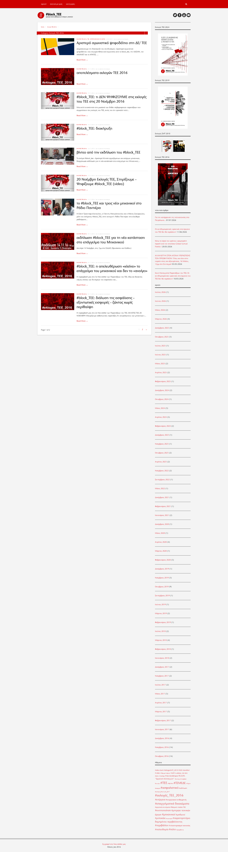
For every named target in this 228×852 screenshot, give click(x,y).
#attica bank (159, 770)
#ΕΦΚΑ (157, 776)
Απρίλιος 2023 (161, 462)
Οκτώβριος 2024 (162, 399)
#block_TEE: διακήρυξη (94, 128)
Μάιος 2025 (160, 364)
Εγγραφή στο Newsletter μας (114, 844)
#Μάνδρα (162, 776)
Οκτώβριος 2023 (162, 453)
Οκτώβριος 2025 (162, 337)
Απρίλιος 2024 (161, 417)
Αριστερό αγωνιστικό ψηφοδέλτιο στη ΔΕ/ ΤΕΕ (112, 43)
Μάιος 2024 (160, 408)
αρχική (43, 4)
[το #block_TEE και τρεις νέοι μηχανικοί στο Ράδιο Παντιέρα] (59, 207)
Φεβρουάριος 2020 (163, 560)
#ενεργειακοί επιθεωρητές (176, 800)
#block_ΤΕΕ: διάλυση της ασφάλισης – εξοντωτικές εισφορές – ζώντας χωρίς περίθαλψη (105, 302)
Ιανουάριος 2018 (162, 658)
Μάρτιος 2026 (161, 319)
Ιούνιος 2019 (160, 604)
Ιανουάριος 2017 (162, 729)
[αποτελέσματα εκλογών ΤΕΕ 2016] (59, 77)
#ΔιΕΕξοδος (178, 773)
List (146, 33)
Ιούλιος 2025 (160, 346)
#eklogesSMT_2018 (171, 770)
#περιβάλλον (162, 825)
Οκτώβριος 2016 (162, 756)
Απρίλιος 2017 (161, 703)
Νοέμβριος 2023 (162, 444)
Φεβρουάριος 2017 (163, 720)
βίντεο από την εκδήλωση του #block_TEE (108, 152)
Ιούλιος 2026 (160, 292)
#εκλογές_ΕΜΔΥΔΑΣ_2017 (162, 792)
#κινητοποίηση (163, 810)
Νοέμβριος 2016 (162, 747)
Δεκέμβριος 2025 (162, 328)
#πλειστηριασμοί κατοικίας (179, 825)
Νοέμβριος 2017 (162, 676)
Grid (143, 33)
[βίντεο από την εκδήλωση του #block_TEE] (59, 156)
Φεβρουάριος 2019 (163, 622)
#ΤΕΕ (163, 783)
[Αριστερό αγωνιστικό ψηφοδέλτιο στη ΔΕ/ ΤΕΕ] (59, 47)
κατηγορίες (70, 4)
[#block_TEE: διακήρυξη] (59, 132)
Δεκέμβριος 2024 (162, 390)
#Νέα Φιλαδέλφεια (171, 776)
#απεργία (157, 788)
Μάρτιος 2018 (161, 640)
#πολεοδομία (161, 829)
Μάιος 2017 (160, 694)
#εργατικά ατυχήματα (162, 807)
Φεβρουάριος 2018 (163, 649)
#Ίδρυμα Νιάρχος (165, 773)
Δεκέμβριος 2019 (162, 569)
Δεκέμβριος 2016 (162, 738)
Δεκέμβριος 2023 (162, 435)
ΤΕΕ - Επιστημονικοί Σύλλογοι (96, 39)
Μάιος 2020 (160, 533)
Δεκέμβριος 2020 (162, 524)
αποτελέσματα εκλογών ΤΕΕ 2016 (102, 73)
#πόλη (172, 829)
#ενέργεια (160, 799)
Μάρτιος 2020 (161, 551)
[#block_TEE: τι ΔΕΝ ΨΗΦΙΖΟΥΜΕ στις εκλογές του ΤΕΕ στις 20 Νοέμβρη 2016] (59, 101)
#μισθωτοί (180, 814)
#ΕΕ (183, 773)
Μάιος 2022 (160, 488)
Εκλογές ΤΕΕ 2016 (52, 27)
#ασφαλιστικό (169, 787)
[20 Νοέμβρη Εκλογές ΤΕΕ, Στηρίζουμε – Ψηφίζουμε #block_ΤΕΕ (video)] (59, 183)
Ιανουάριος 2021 (162, 515)
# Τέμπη (188, 783)
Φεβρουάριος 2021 (163, 506)
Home (42, 27)
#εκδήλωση (183, 788)
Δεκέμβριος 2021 (162, 497)
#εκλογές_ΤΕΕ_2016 (169, 795)
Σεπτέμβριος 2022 (162, 480)
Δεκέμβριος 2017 (162, 667)
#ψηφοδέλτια (180, 830)
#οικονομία (169, 818)
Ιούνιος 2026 (160, 301)
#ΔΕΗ (173, 773)
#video (157, 773)
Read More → (82, 60)
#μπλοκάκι (160, 818)
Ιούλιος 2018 (160, 631)
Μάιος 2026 (160, 310)
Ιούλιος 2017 (160, 685)
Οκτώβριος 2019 (162, 587)
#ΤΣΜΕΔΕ (180, 783)
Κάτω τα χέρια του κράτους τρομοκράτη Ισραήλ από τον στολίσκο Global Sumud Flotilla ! (171, 244)
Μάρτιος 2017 (161, 712)
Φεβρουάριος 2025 (163, 381)
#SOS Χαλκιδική (184, 770)
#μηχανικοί (168, 814)
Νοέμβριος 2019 (162, 578)
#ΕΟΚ (186, 773)
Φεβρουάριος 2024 (163, 426)
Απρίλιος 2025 (161, 372)
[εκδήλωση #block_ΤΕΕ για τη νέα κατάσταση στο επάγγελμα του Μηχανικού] (59, 242)
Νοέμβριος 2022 (162, 471)
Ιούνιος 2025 (160, 355)
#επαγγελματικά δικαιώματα (172, 803)
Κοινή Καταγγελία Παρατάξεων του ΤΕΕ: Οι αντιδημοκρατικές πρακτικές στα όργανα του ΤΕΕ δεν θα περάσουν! (173, 276)
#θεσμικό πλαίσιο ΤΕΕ (178, 807)
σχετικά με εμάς (56, 4)
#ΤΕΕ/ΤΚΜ (170, 783)
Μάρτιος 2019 (161, 613)
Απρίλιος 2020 (161, 542)
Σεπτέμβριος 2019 (162, 596)
